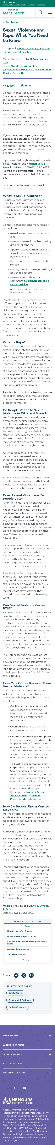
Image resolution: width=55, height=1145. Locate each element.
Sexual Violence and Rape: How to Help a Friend (27, 943)
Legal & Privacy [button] (12, 1054)
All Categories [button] (12, 1063)
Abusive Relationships (18, 949)
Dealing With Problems (20, 1000)
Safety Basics (15, 993)
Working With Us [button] (13, 1045)
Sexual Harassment (16, 954)
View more (27, 960)
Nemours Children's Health (14, 5)
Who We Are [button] (10, 1035)
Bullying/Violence (17, 1007)
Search (40, 12)
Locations (41, 5)
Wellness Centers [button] (14, 1072)
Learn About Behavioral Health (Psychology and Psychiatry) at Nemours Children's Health (27, 69)
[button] (9, 86)
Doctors (31, 5)
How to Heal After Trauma (19, 931)
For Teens (12, 22)
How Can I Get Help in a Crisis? (21, 936)
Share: (7, 975)
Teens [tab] (27, 926)
